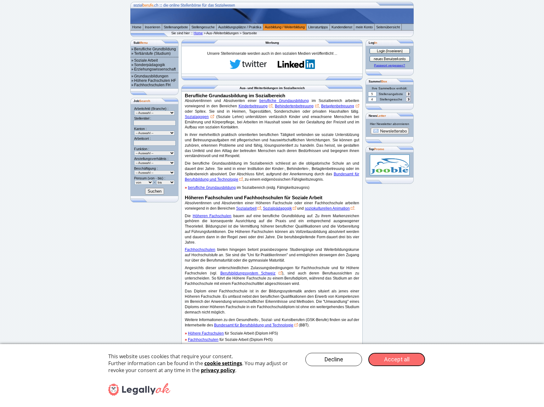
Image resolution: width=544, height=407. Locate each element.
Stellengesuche (203, 27)
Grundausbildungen (151, 76)
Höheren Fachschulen (212, 216)
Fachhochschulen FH (152, 85)
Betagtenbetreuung (337, 106)
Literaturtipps (318, 27)
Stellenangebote (176, 27)
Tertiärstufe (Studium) (152, 53)
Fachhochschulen (200, 249)
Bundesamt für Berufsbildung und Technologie (253, 325)
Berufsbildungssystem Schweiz (248, 273)
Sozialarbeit (246, 208)
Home (136, 27)
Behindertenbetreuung (294, 106)
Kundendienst (342, 27)
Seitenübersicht (388, 27)
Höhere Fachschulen (206, 333)
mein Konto (364, 27)
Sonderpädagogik (149, 65)
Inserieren (152, 27)
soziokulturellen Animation (327, 208)
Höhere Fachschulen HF (155, 80)
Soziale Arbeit (146, 60)
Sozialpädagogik (277, 208)
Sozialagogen (197, 117)
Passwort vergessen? (389, 65)
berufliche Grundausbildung (284, 101)
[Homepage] (272, 22)
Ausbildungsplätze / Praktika (239, 27)
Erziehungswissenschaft (155, 69)
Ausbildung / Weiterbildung (285, 27)
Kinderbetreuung (253, 106)
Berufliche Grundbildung (155, 49)
